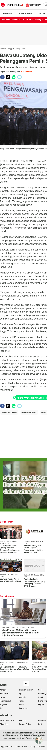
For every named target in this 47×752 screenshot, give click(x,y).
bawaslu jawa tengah (9, 412)
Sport (40, 697)
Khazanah (4, 693)
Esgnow (3, 704)
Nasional (8, 13)
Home (2, 49)
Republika (6, 19)
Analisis (22, 697)
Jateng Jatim (20, 49)
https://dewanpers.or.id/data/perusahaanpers (21, 738)
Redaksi (22, 720)
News (2, 697)
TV (1, 708)
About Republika (7, 720)
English (41, 704)
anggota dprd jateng (29, 412)
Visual (21, 704)
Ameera (3, 690)
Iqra (20, 693)
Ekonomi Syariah (26, 690)
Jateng (42, 13)
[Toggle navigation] (2, 5)
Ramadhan (23, 708)
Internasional (5, 701)
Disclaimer (4, 724)
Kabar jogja (25, 13)
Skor (40, 690)
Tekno (21, 701)
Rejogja (10, 49)
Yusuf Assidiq (26, 71)
